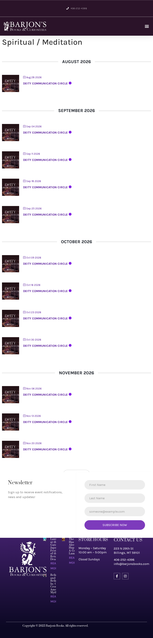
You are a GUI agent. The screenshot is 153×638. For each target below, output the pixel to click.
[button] (146, 26)
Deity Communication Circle (45, 83)
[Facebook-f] (117, 576)
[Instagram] (125, 576)
